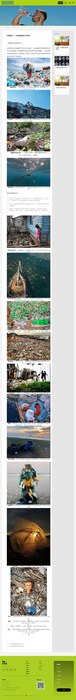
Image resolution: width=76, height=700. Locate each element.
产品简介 (40, 661)
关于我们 (27, 663)
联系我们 (27, 673)
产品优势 (40, 665)
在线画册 (27, 671)
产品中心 (27, 667)
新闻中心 (8, 27)
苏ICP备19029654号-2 (19, 695)
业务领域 (40, 669)
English (65, 2)
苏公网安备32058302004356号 (31, 695)
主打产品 (40, 667)
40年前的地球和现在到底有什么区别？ (17, 646)
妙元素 (27, 665)
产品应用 (40, 663)
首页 (3, 27)
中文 (60, 2)
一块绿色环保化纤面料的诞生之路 (16, 643)
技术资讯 (13, 27)
